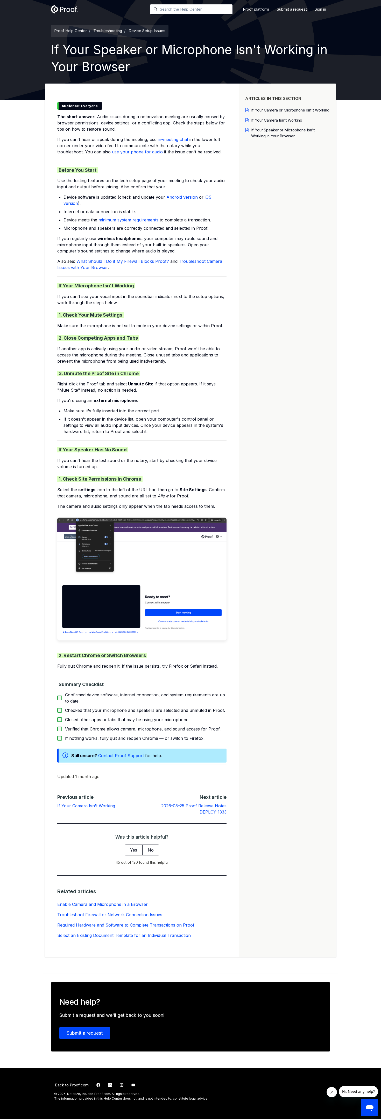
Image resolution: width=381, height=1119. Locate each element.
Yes (133, 850)
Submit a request (292, 9)
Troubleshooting (107, 30)
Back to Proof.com (72, 1085)
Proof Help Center (70, 30)
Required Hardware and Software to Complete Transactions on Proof (125, 925)
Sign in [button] (320, 9)
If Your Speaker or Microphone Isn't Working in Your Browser (283, 133)
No (151, 850)
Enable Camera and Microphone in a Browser (102, 904)
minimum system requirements (128, 219)
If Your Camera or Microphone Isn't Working (290, 110)
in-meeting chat (173, 139)
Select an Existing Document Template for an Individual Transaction (124, 935)
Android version (182, 197)
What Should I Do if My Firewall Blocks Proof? (122, 261)
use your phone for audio (137, 151)
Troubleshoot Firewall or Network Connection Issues (109, 914)
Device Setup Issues (147, 30)
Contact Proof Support (121, 755)
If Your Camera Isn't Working (86, 805)
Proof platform (256, 9)
